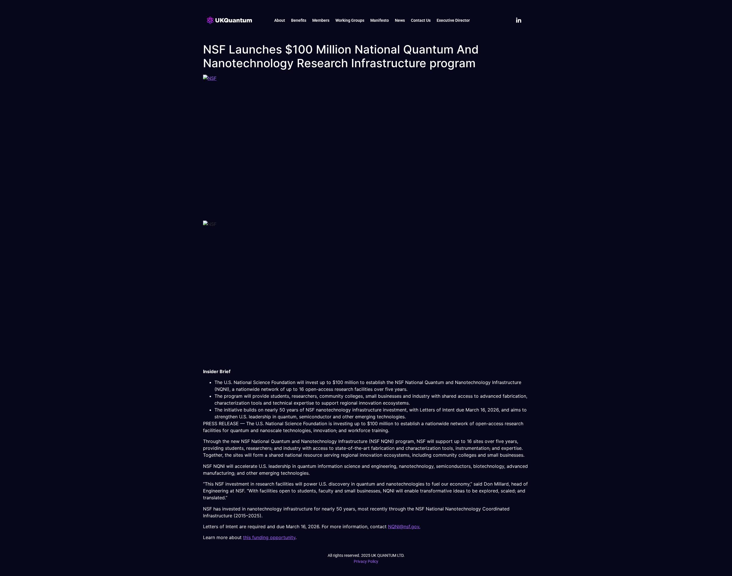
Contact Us (421, 20)
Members (320, 20)
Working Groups (349, 20)
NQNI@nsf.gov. (404, 526)
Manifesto (379, 20)
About (279, 20)
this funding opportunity (269, 537)
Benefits (298, 20)
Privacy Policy (366, 561)
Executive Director (453, 20)
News (400, 20)
